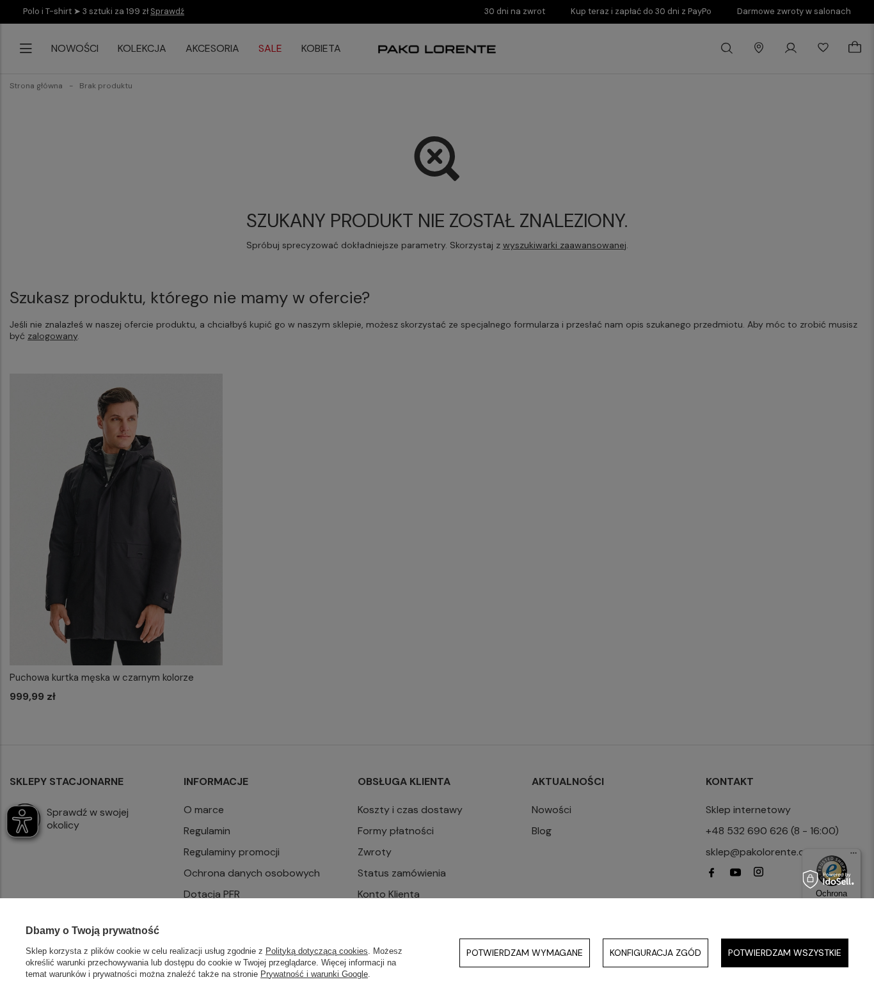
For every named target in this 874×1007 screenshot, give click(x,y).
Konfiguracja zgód (655, 952)
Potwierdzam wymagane (524, 952)
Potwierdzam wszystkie (784, 952)
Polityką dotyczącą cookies (317, 951)
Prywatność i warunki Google (314, 974)
